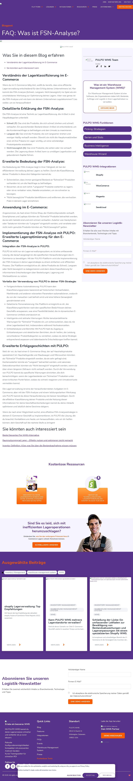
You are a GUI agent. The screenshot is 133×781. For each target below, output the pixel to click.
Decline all (107, 775)
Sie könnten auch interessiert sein (23, 68)
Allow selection (74, 775)
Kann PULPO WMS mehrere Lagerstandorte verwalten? (65, 621)
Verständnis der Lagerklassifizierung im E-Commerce (32, 62)
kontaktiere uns (114, 2)
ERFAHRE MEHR (107, 108)
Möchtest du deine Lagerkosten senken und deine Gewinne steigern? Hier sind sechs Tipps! (31, 498)
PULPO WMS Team (106, 60)
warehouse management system (42, 572)
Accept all (90, 775)
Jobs (104, 2)
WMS (61, 572)
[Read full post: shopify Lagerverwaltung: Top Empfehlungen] (22, 588)
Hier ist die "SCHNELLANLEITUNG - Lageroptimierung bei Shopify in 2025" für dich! (92, 498)
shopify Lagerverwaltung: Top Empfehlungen (22, 608)
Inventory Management (15, 572)
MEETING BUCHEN (125, 7)
